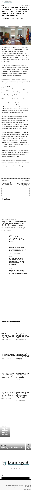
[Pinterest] (14, 22)
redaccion (7, 18)
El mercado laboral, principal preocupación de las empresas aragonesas (8, 183)
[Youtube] (19, 468)
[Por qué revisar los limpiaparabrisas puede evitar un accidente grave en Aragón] (12, 444)
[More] (21, 22)
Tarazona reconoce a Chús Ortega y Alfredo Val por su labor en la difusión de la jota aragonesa (14, 223)
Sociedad (3, 445)
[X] (11, 22)
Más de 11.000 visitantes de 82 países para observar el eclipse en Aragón (8, 394)
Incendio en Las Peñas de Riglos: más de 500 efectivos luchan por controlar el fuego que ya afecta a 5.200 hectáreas (22, 396)
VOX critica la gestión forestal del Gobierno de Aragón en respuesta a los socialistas (8, 335)
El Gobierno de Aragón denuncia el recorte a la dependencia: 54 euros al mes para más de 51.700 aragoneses (16, 261)
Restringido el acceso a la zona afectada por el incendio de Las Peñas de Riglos (17, 239)
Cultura (3, 219)
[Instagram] (14, 468)
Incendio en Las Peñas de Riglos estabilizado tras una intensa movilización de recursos (17, 250)
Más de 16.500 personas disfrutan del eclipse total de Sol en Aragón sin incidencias (18, 272)
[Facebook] (7, 22)
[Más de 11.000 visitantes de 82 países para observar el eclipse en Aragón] (8, 386)
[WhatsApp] (18, 22)
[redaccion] (2, 18)
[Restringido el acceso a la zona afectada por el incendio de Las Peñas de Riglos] (5, 238)
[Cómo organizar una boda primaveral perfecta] (5, 428)
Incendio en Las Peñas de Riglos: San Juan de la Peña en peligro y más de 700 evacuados (22, 375)
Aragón (3, 5)
